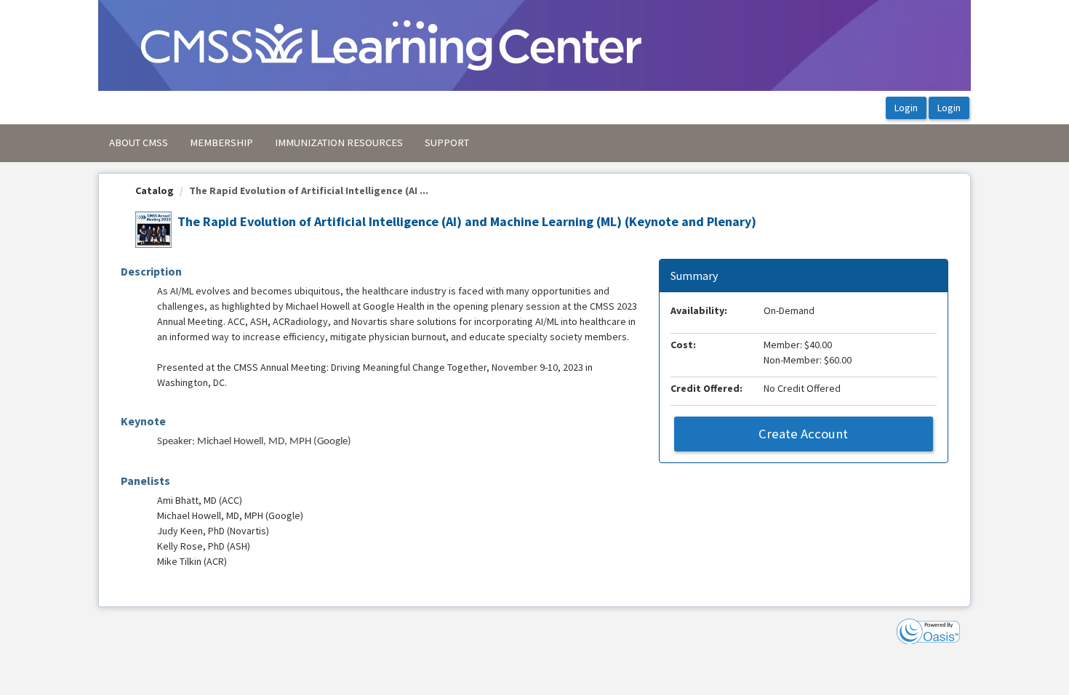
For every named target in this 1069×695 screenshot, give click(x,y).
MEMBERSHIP (221, 142)
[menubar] (289, 143)
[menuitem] (138, 143)
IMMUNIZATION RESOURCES (339, 142)
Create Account (803, 433)
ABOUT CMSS (138, 142)
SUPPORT (447, 142)
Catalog (154, 190)
